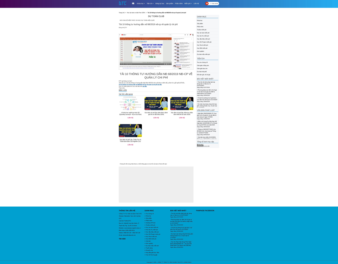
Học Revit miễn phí (202, 45)
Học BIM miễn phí (202, 48)
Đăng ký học (159, 3)
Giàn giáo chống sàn (203, 65)
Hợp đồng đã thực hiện (152, 252)
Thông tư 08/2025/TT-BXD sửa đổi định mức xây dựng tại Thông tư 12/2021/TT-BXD (206, 131)
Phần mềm (179, 3)
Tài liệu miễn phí (201, 29)
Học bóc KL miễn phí (203, 36)
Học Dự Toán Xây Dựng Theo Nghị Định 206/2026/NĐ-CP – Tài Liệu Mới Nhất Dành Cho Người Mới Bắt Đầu (181, 243)
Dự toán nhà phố (202, 71)
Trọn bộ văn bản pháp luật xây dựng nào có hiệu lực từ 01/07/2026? (206, 83)
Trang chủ (122, 12)
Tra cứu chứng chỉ (202, 62)
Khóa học (140, 3)
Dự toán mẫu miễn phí (203, 54)
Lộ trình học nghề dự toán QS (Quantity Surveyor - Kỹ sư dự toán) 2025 (130, 114)
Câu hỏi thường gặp (151, 255)
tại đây (145, 86)
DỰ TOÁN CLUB (156, 16)
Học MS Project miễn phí (204, 42)
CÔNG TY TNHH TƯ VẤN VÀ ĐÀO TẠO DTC (170, 262)
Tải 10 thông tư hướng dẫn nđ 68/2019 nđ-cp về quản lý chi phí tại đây (140, 84)
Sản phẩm (169, 3)
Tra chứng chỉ (150, 213)
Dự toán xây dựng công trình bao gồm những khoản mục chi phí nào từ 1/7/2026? (207, 105)
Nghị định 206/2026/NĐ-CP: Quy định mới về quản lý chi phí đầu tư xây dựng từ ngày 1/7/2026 (207, 115)
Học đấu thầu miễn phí (203, 39)
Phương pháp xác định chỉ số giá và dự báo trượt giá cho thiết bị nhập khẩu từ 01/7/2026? (207, 91)
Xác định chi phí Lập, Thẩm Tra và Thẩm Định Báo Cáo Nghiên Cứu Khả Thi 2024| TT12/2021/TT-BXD (130, 141)
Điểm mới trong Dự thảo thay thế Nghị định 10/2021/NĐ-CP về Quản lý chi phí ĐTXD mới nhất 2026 (207, 123)
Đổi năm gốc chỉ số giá (203, 74)
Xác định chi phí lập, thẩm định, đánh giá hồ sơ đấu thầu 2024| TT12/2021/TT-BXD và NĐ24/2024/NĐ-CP (156, 115)
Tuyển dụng (149, 248)
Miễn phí (187, 3)
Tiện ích (149, 3)
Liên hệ (196, 3)
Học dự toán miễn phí (203, 33)
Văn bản (148, 241)
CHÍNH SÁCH (187, 262)
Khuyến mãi (149, 250)
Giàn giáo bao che (202, 68)
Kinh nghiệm (200, 51)
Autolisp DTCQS (150, 223)
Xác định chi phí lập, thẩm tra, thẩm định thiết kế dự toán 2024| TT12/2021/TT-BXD (182, 114)
